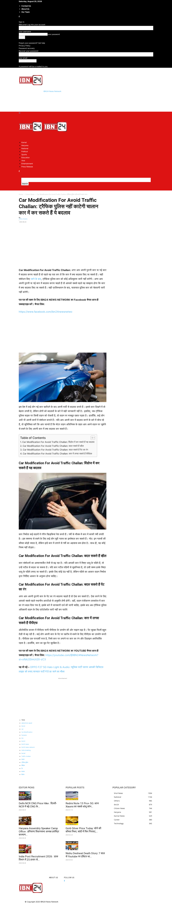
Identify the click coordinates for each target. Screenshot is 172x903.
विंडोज (22, 774)
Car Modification (26, 732)
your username (25, 31)
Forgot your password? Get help (32, 43)
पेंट (22, 768)
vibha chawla (23, 219)
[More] (103, 225)
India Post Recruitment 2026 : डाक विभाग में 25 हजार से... (38, 858)
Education (25, 157)
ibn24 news (25, 744)
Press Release (27, 167)
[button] (19, 113)
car (22, 729)
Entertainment (27, 163)
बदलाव (23, 771)
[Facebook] (19, 17)
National (24, 148)
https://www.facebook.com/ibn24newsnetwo (45, 311)
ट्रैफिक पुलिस (24, 762)
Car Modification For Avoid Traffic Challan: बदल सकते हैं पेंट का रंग (55, 449)
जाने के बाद (36, 278)
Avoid (23, 726)
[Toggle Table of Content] (91, 438)
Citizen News (30, 194)
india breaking (26, 750)
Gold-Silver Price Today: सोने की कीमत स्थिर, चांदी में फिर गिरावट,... (83, 830)
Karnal (24, 142)
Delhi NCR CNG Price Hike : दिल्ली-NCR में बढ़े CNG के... (38, 805)
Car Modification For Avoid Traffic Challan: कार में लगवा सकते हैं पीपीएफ (57, 453)
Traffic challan (26, 756)
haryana (24, 735)
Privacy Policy (24, 46)
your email (23, 58)
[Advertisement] (64, 101)
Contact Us (26, 6)
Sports (24, 154)
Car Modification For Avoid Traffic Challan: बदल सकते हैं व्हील (53, 446)
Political (24, 151)
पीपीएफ (23, 765)
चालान (22, 759)
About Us (25, 9)
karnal (23, 753)
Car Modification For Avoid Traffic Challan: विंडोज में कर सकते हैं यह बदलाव (58, 442)
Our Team (25, 12)
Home (21, 194)
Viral (23, 160)
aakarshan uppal (26, 723)
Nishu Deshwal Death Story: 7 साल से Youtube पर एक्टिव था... (85, 855)
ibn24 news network (28, 747)
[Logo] (31, 138)
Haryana (24, 145)
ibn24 (23, 741)
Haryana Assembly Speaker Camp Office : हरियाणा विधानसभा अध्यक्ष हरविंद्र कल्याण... (39, 831)
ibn (22, 738)
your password (54, 34)
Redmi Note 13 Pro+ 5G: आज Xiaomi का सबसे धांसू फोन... (82, 805)
